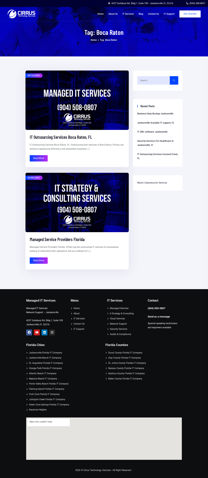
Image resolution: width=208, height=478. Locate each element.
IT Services (128, 14)
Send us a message (159, 316)
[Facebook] (29, 332)
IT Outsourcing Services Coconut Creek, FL (157, 156)
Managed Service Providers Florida (57, 239)
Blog (141, 14)
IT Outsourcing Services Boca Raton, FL (61, 137)
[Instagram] (52, 332)
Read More (38, 158)
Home (100, 14)
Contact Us (153, 14)
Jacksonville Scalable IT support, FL (155, 122)
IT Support (169, 14)
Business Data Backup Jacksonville (155, 113)
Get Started (190, 13)
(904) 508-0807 (156, 308)
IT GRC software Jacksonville (152, 131)
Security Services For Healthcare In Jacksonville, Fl (155, 143)
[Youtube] (37, 332)
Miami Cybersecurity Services (152, 182)
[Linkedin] (44, 332)
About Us (113, 14)
